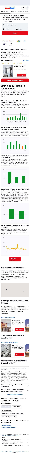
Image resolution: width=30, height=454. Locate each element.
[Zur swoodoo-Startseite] (9, 8)
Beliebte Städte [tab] (16, 406)
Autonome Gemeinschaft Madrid (20, 451)
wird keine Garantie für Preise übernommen (11, 435)
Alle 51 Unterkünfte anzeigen (9, 342)
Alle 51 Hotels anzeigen (8, 317)
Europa (6, 451)
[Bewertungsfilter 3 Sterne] (7, 63)
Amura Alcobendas (6, 425)
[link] (15, 80)
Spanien (11, 451)
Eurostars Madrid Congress (9, 427)
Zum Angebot (21, 75)
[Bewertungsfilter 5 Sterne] (20, 63)
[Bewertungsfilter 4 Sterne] (13, 63)
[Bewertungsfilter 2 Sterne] (3, 63)
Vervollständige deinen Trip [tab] (9, 416)
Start (2, 451)
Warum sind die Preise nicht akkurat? (12, 445)
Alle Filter (26, 60)
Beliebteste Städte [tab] (6, 410)
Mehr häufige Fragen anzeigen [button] (15, 394)
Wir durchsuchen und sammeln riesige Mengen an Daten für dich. (12, 442)
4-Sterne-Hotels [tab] (6, 406)
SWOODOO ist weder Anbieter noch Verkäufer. (12, 439)
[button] (2, 7)
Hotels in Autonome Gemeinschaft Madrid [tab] (12, 413)
